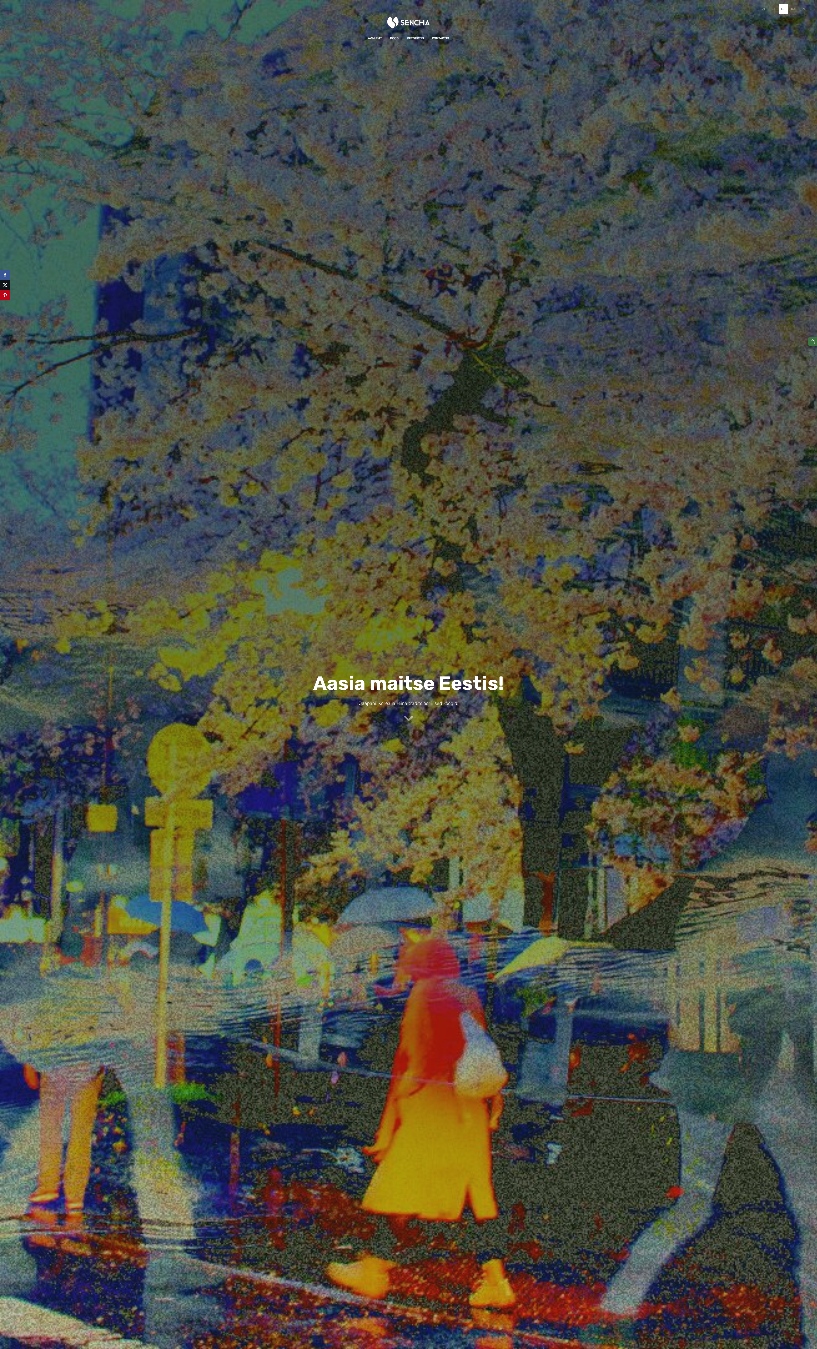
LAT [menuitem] (763, 8)
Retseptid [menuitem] (415, 38)
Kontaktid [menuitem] (440, 38)
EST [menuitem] (783, 8)
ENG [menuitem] (803, 8)
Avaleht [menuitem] (375, 38)
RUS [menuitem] (793, 8)
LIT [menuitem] (773, 8)
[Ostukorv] (812, 341)
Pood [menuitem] (394, 38)
